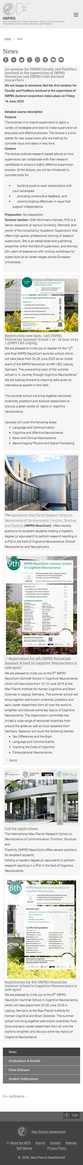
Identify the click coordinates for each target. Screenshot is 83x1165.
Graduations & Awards (24, 1061)
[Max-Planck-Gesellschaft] (25, 1131)
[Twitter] (29, 60)
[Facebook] (6, 60)
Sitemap (71, 1143)
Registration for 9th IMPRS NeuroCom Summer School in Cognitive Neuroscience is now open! (41, 663)
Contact (55, 1143)
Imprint (40, 1143)
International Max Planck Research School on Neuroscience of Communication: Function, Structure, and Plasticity (41, 520)
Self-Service (24, 1148)
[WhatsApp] (37, 60)
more (13, 760)
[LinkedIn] (14, 60)
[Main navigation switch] (76, 15)
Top (75, 1115)
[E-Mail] (53, 60)
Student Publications (23, 1079)
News (13, 1052)
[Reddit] (22, 60)
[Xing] (45, 60)
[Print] (61, 60)
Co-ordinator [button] (14, 1096)
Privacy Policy (56, 1148)
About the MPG (20, 1143)
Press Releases (19, 1070)
